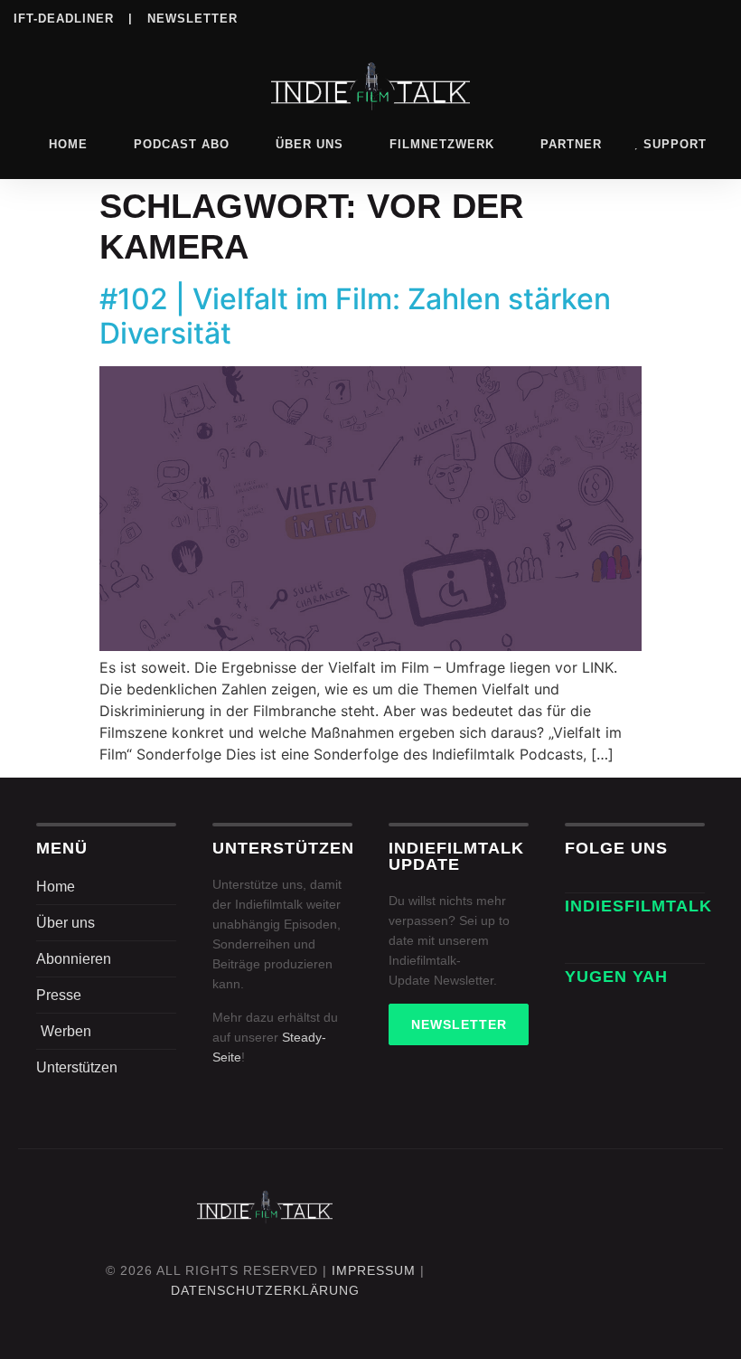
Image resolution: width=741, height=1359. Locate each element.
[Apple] (641, 17)
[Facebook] (493, 17)
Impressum (374, 1270)
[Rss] (678, 17)
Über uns (309, 144)
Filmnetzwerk (441, 144)
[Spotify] (604, 17)
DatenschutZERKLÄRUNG (265, 1290)
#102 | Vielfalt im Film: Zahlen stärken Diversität (355, 316)
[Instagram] (530, 17)
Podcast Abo (182, 144)
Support (675, 144)
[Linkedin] (567, 17)
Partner (571, 144)
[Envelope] (585, 943)
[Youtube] (715, 17)
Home (68, 144)
